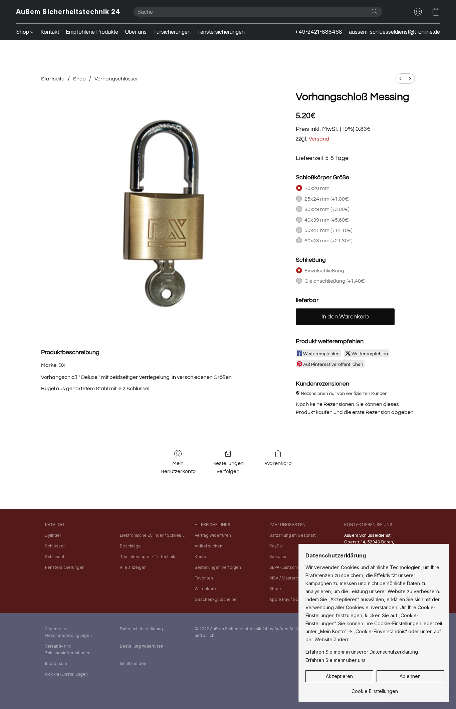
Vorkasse (278, 556)
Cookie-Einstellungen (66, 674)
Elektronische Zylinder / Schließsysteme (153, 535)
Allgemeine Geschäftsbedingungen (68, 632)
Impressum (56, 663)
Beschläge (130, 545)
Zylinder (53, 535)
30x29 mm (327, 209)
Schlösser (55, 545)
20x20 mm (316, 188)
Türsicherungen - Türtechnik (147, 556)
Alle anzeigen (133, 567)
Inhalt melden (133, 663)
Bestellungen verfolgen (228, 467)
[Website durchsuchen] (375, 11)
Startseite (52, 78)
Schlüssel (54, 556)
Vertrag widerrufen (213, 535)
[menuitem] (400, 78)
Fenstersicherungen (221, 31)
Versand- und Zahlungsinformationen (67, 649)
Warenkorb (278, 463)
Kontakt (49, 31)
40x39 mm (327, 220)
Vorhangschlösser (116, 78)
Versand (319, 139)
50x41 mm (328, 230)
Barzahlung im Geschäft (292, 535)
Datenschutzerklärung (141, 628)
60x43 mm (328, 240)
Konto (200, 556)
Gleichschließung (335, 281)
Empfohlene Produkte (92, 31)
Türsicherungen (172, 31)
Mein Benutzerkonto (178, 467)
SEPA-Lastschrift (285, 567)
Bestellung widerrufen (141, 646)
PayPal (276, 545)
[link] (374, 688)
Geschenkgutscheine (216, 599)
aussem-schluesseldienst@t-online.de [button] (394, 31)
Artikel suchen (208, 545)
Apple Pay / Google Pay (292, 599)
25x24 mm (327, 199)
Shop (23, 31)
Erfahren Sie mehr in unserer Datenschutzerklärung (361, 652)
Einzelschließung (324, 270)
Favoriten (204, 577)
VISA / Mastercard (286, 577)
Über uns (136, 31)
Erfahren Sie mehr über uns (335, 660)
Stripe (275, 588)
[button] (68, 11)
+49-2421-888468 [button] (318, 31)
